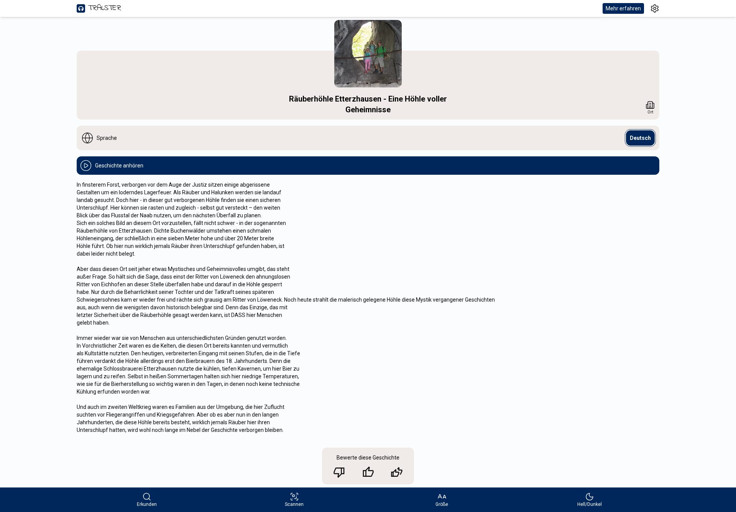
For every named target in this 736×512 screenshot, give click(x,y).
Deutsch (640, 138)
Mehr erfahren (623, 8)
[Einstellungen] (654, 8)
